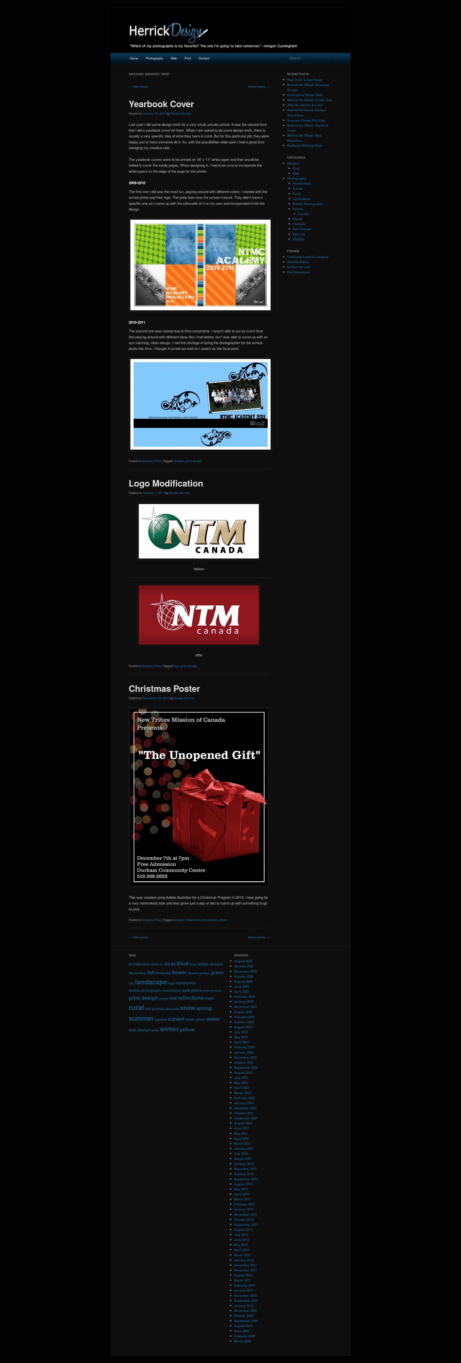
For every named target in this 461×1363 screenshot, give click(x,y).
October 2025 (244, 976)
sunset (176, 1018)
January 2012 (244, 1260)
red (173, 997)
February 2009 (244, 1336)
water (213, 1018)
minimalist (193, 920)
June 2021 (241, 1128)
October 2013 (244, 1174)
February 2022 (244, 1098)
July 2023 (241, 1032)
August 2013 (243, 1184)
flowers (193, 973)
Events (298, 188)
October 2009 (244, 1315)
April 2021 (241, 1138)
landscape (151, 981)
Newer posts (258, 86)
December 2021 (245, 1108)
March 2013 (242, 1199)
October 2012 (244, 1219)
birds (170, 963)
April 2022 (241, 1087)
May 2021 (241, 1133)
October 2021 (244, 1113)
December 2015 (245, 1168)
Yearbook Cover (161, 103)
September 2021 (246, 1118)
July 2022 (241, 1077)
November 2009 (245, 1310)
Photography (154, 58)
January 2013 (244, 1209)
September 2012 (246, 1224)
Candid (303, 214)
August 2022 (243, 1072)
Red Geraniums (298, 272)
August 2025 (243, 981)
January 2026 (244, 966)
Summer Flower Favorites (306, 120)
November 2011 (245, 1270)
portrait (215, 990)
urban (200, 1019)
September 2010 (246, 1300)
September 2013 (246, 1179)
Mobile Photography (308, 203)
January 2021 (244, 1148)
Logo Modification (166, 483)
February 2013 (244, 1204)
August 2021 (243, 1123)
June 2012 (241, 1239)
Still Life (299, 234)
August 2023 (243, 1027)
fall (151, 972)
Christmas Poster (164, 688)
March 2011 (242, 1280)
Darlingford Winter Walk (305, 95)
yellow (187, 1029)
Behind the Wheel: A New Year (309, 100)
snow (187, 1007)
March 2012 (242, 1255)
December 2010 (245, 1295)
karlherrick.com (298, 266)
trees (189, 1019)
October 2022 (244, 1062)
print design (194, 461)
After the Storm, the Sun (305, 105)
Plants (297, 219)
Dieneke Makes (298, 261)
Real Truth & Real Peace (305, 79)
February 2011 (244, 1285)
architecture (139, 964)
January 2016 (244, 1163)
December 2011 (245, 1265)
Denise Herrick (181, 113)
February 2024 (244, 1017)
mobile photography (145, 990)
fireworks (163, 972)
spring (204, 1007)
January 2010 (244, 1305)
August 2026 (243, 961)
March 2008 (242, 1341)
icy (131, 983)
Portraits (299, 224)
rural (136, 1007)
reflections (191, 997)
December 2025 (245, 971)
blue (183, 963)
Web (174, 58)
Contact (204, 58)
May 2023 (241, 1037)
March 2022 (242, 1093)
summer (141, 1018)
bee (161, 964)
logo (176, 666)
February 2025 (244, 996)
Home (134, 58)
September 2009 (246, 1320)
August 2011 (243, 1275)
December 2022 (245, 1057)
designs (179, 461)
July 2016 (241, 1153)
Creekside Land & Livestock (307, 256)
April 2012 (241, 1249)
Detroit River (137, 973)
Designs (147, 461)
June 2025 (241, 986)
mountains (172, 990)
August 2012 (243, 1229)
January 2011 (244, 1290)
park (186, 990)
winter (223, 920)
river (209, 998)
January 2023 (244, 1052)
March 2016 (242, 1158)
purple (163, 998)
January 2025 (244, 1001)
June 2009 (241, 1330)
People (298, 208)
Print (188, 58)
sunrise (161, 1019)
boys (193, 964)
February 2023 (244, 1047)
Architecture (302, 183)
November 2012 (245, 1214)
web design (139, 1030)
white (155, 1030)
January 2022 (244, 1103)
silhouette (172, 1009)
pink (206, 990)
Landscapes (301, 198)
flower (179, 972)
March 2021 (242, 1143)
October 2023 (244, 1022)
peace (196, 990)
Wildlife (298, 239)
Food (296, 193)
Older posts (138, 86)
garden (205, 973)
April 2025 (241, 991)
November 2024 (245, 1006)
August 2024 (243, 1012)
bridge (203, 964)
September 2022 (246, 1067)
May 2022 (241, 1082)
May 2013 (241, 1189)
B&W (154, 964)
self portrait (154, 1008)
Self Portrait (301, 229)
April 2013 (241, 1194)
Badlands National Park (304, 145)
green (217, 972)
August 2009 (243, 1325)
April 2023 (241, 1042)
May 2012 (241, 1244)
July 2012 (241, 1234)
